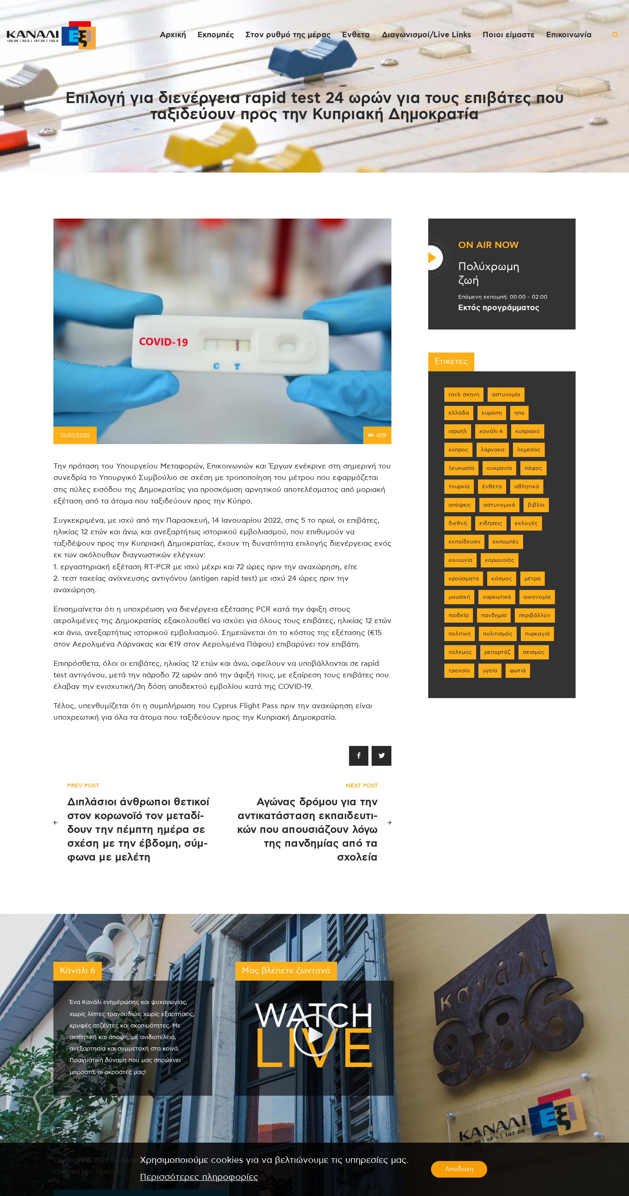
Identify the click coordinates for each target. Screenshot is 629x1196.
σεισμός (534, 652)
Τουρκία (459, 486)
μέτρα (532, 578)
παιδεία (458, 615)
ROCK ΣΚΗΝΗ (463, 394)
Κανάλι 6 (491, 431)
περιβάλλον (535, 615)
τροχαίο (459, 670)
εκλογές (526, 523)
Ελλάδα (458, 413)
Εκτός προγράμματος (498, 308)
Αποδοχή (459, 1169)
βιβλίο (536, 505)
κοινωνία (460, 560)
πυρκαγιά (537, 633)
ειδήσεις (490, 523)
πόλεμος (460, 652)
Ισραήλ (457, 431)
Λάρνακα (493, 449)
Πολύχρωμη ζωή (488, 273)
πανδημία (494, 615)
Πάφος (533, 468)
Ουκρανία (499, 468)
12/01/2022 (75, 435)
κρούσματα (463, 578)
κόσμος (501, 578)
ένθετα (492, 486)
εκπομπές (506, 541)
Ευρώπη (492, 413)
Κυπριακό (527, 431)
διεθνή (457, 523)
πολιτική (459, 633)
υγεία (490, 670)
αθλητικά (526, 486)
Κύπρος (458, 449)
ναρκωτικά (497, 597)
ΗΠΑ (519, 413)
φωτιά (518, 670)
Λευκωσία (461, 468)
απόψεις (459, 505)
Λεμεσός (529, 449)
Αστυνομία (506, 394)
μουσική (459, 597)
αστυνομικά (499, 505)
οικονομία (537, 597)
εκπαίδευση (464, 541)
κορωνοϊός (499, 560)
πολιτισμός (498, 633)
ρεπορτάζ (497, 652)
